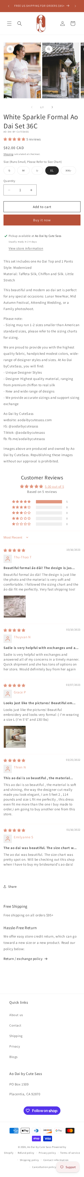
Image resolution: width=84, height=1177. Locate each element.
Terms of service (70, 1152)
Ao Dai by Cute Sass (39, 1147)
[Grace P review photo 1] (15, 737)
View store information (26, 248)
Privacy (14, 1046)
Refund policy (26, 1152)
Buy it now (42, 220)
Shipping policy (29, 1160)
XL (52, 170)
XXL (71, 171)
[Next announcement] (75, 6)
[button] (9, 23)
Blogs (13, 1057)
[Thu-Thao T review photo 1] (15, 606)
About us (16, 1015)
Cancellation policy (44, 1167)
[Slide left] (32, 107)
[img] (14, 550)
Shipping (8, 154)
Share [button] (12, 886)
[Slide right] (52, 107)
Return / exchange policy (23, 958)
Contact (15, 1025)
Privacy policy (47, 1152)
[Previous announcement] (9, 6)
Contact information (56, 1160)
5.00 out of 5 (54, 486)
